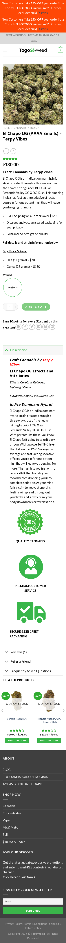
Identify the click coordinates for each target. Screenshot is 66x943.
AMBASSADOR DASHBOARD (22, 784)
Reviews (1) (18, 652)
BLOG (34, 40)
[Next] (63, 718)
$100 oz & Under (14, 841)
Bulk (5, 834)
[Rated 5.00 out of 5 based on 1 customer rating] (33, 158)
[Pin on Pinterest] (45, 327)
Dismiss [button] (43, 13)
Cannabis (20, 127)
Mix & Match (11, 827)
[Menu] (5, 50)
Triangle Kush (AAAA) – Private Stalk (49, 720)
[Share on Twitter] (32, 327)
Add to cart (35, 307)
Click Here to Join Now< (19, 877)
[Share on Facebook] (25, 327)
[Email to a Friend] (39, 327)
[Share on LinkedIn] (52, 327)
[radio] (12, 287)
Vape (6, 820)
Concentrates (12, 813)
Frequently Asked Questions (30, 671)
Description (18, 350)
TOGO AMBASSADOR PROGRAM (26, 777)
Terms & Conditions (35, 923)
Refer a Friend (20, 661)
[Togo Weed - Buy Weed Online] (33, 50)
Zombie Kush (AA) (17, 718)
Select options (17, 740)
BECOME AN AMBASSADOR (43, 35)
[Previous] (2, 718)
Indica (34, 127)
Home (6, 127)
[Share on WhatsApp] (18, 327)
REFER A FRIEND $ (16, 35)
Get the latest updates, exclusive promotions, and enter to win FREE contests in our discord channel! (33, 867)
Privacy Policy (13, 923)
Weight (7, 275)
